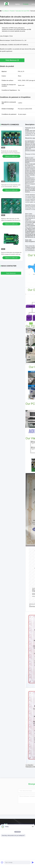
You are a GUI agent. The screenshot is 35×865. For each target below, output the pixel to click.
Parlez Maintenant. (11, 60)
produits (12, 10)
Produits (25, 4)
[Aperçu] (6, 4)
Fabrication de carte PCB (22, 10)
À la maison (5, 10)
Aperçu (17, 4)
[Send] (32, 862)
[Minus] (33, 827)
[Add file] (2, 862)
